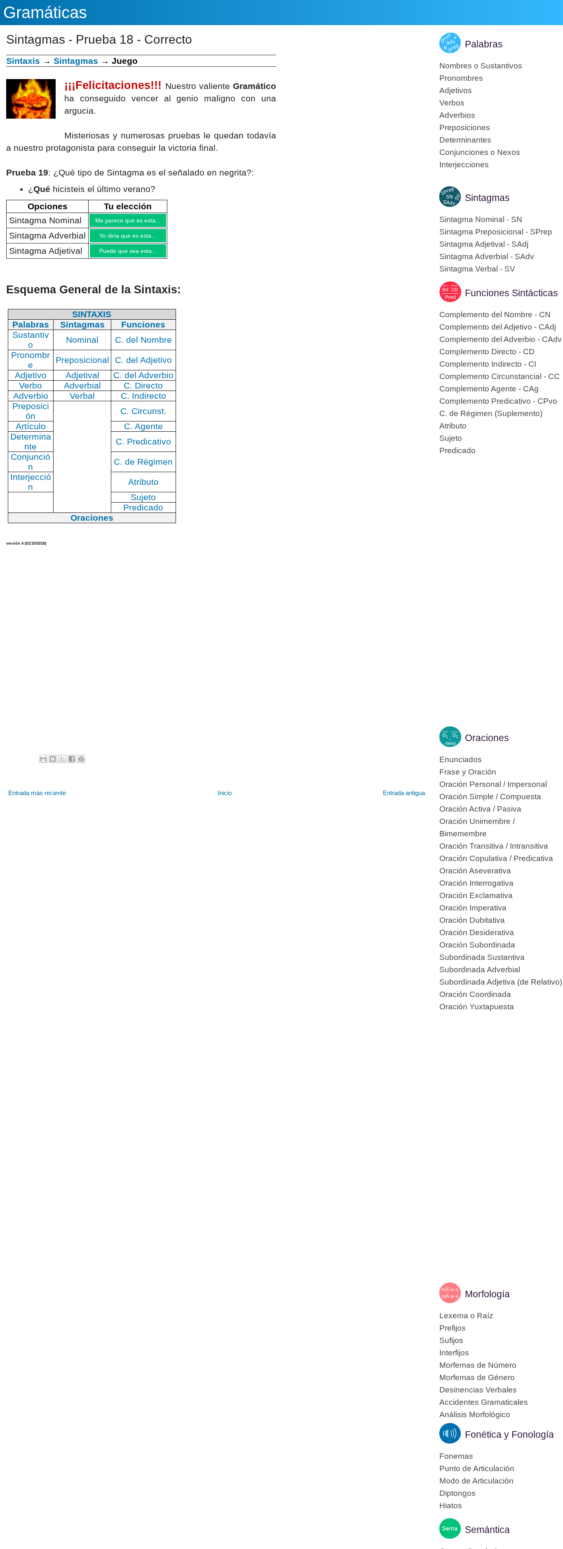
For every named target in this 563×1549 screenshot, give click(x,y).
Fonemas (456, 1456)
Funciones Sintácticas (511, 293)
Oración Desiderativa (476, 932)
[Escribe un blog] (53, 765)
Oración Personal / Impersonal (493, 784)
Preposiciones (464, 127)
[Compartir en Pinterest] (81, 765)
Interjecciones (464, 164)
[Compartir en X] (62, 765)
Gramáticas (45, 12)
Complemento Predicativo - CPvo (498, 401)
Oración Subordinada (477, 945)
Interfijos (454, 1352)
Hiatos (450, 1505)
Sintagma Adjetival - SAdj (483, 244)
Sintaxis (23, 61)
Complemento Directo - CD (487, 351)
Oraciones (487, 737)
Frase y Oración (467, 771)
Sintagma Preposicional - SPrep (495, 231)
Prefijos (452, 1328)
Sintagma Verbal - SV (477, 268)
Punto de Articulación (476, 1468)
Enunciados (460, 759)
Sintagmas (76, 61)
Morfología (487, 1294)
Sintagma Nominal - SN (480, 219)
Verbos (451, 102)
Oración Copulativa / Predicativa (496, 858)
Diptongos (457, 1493)
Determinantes (465, 140)
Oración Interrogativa (476, 883)
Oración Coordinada (475, 994)
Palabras (484, 44)
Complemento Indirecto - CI (487, 364)
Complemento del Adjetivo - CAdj (497, 327)
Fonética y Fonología (509, 1434)
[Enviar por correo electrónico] (43, 765)
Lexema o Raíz (466, 1315)
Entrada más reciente (37, 799)
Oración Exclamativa (476, 895)
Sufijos (451, 1340)
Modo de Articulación (476, 1480)
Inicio (225, 799)
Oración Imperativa (473, 907)
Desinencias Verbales (478, 1389)
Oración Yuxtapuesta (476, 1006)
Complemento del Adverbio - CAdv (500, 339)
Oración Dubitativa (472, 920)
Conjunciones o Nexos (479, 152)
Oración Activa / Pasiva (480, 809)
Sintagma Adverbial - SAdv (486, 256)
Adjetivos (455, 90)
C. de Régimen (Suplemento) (490, 413)
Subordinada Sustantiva (482, 957)
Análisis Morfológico (474, 1414)
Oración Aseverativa (475, 870)
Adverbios (457, 115)
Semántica (487, 1529)
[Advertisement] (351, 112)
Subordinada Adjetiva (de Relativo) (500, 982)
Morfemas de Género (477, 1377)
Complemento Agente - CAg (489, 388)
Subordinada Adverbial (479, 969)
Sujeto (450, 438)
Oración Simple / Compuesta (490, 796)
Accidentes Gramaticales (483, 1402)
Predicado (457, 450)
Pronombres (461, 78)
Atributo (453, 425)
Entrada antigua (404, 799)
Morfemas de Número (477, 1365)
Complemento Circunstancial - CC (499, 376)
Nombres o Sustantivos (480, 65)
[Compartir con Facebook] (72, 765)
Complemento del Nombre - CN (495, 314)
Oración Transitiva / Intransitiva (493, 846)
